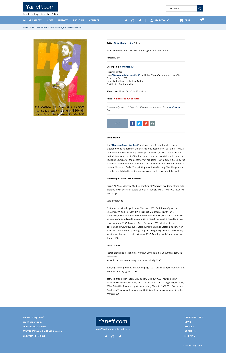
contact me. (175, 107)
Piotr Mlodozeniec (123, 43)
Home (25, 27)
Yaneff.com (40, 6)
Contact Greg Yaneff (33, 317)
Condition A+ (127, 66)
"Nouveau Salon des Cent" (126, 75)
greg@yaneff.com (32, 321)
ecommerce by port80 (193, 345)
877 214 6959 (39, 326)
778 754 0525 (30, 331)
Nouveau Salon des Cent (125, 145)
